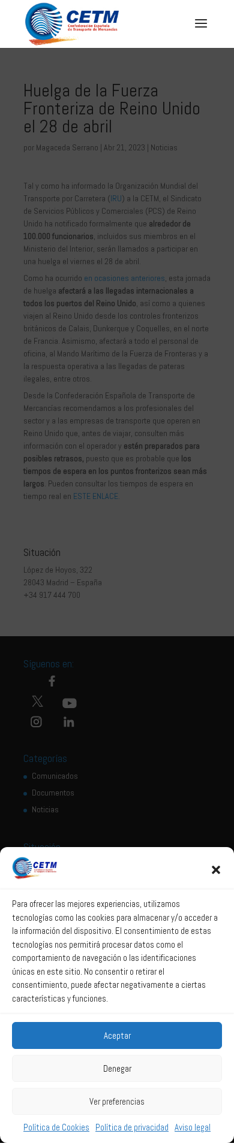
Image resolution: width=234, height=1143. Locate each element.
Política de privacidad (132, 1127)
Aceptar (117, 1035)
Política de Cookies (56, 1127)
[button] (216, 870)
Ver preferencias (117, 1101)
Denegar (117, 1068)
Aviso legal (193, 1127)
